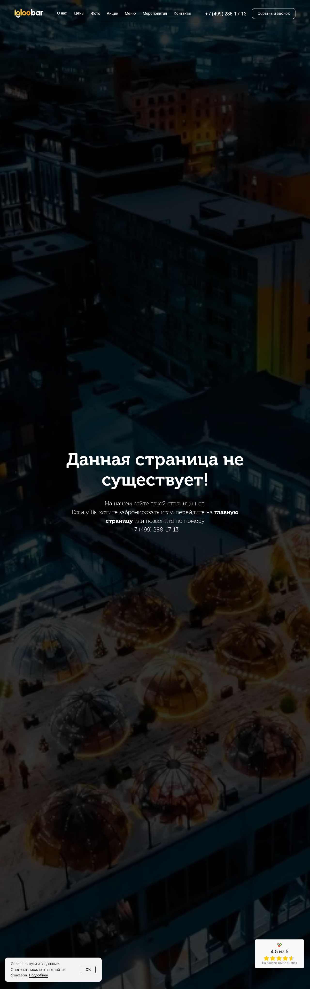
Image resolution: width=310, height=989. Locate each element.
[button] (273, 13)
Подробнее (38, 975)
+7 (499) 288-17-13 (226, 14)
